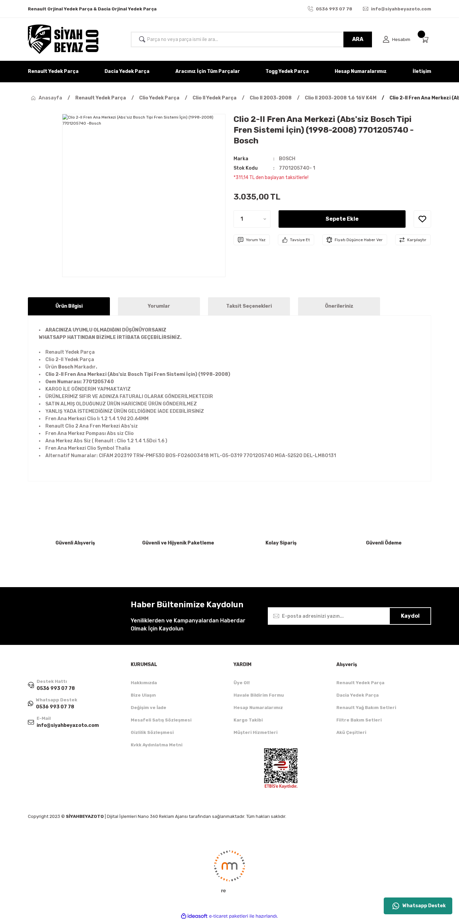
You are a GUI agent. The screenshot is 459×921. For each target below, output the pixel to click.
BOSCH (287, 159)
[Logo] (63, 39)
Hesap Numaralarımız (258, 707)
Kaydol (410, 616)
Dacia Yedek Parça (357, 695)
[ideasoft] (194, 916)
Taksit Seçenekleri (249, 306)
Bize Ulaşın (143, 695)
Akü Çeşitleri (351, 732)
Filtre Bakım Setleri (359, 719)
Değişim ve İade (148, 707)
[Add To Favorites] (422, 219)
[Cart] (426, 39)
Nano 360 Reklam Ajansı (163, 816)
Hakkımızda (144, 682)
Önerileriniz (339, 306)
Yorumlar (159, 306)
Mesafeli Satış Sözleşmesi (161, 719)
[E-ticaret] (228, 916)
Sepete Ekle (342, 219)
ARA (357, 39)
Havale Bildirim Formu (259, 695)
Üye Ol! (242, 682)
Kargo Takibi (248, 719)
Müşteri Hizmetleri (256, 732)
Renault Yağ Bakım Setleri (366, 707)
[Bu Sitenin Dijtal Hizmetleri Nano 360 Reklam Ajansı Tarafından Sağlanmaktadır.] (229, 871)
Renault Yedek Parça (360, 682)
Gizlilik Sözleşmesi (152, 732)
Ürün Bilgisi (69, 306)
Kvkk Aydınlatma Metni (156, 744)
